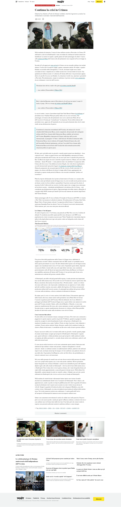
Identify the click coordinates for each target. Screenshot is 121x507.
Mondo (58, 5)
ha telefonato (79, 113)
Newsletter (21, 1)
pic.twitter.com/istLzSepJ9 (68, 86)
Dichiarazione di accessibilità (81, 498)
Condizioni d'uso (66, 498)
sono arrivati (54, 65)
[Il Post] (60, 1)
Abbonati (99, 1)
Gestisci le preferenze (53, 498)
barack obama (43, 408)
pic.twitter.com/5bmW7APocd (63, 103)
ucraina (68, 408)
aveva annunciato (80, 78)
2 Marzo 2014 (58, 90)
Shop (89, 1)
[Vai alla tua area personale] (104, 1)
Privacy (43, 498)
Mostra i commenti (60, 413)
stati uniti (62, 408)
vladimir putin (75, 408)
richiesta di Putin (43, 59)
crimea (49, 408)
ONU (54, 408)
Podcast (27, 1)
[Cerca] (30, 1)
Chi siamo (28, 498)
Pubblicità (36, 498)
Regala (92, 1)
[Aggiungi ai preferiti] (43, 19)
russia (57, 408)
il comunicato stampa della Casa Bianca (70, 166)
